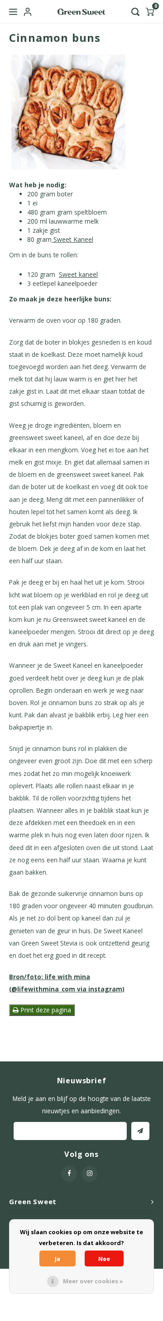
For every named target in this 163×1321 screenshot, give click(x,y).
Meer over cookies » (93, 1281)
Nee (104, 1259)
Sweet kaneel (78, 274)
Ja (57, 1259)
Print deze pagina (45, 1010)
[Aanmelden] (140, 1131)
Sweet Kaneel (72, 239)
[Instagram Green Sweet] (89, 1174)
